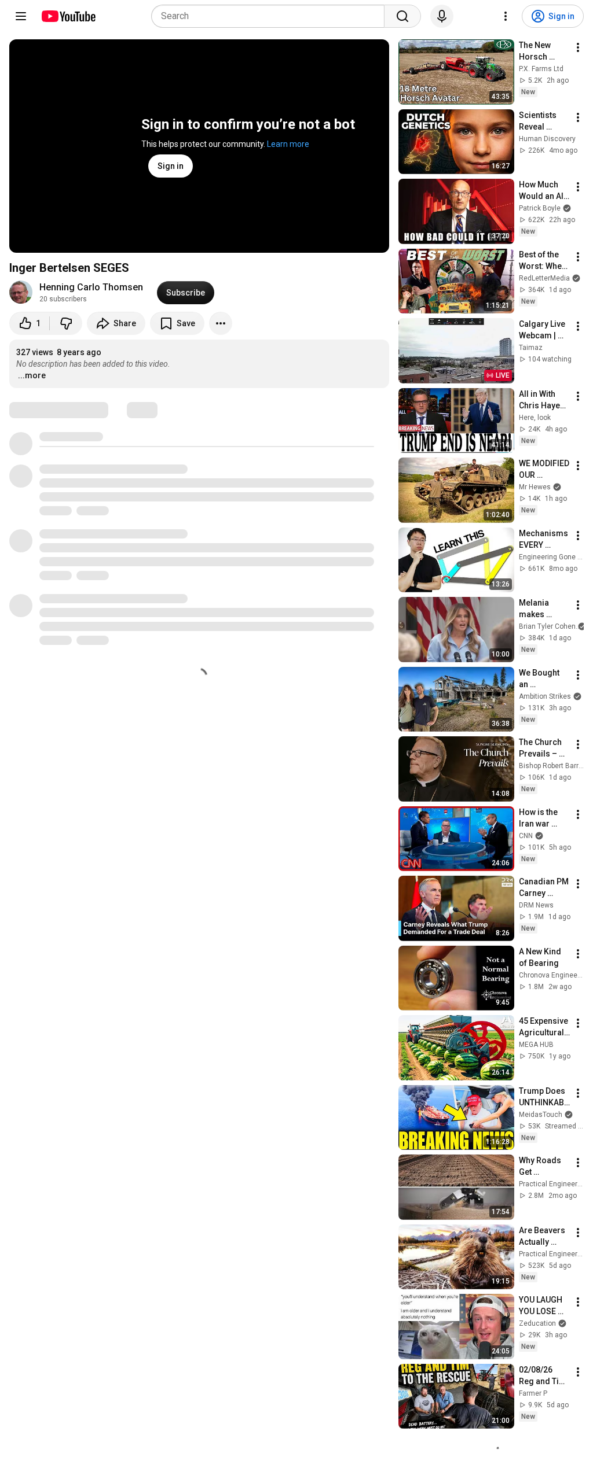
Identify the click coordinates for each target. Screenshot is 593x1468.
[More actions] (220, 323)
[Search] (402, 16)
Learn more (288, 144)
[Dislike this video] (66, 323)
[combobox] (271, 16)
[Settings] (506, 16)
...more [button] (32, 375)
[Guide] (21, 16)
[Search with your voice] (441, 16)
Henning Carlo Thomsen (91, 287)
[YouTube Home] (68, 16)
